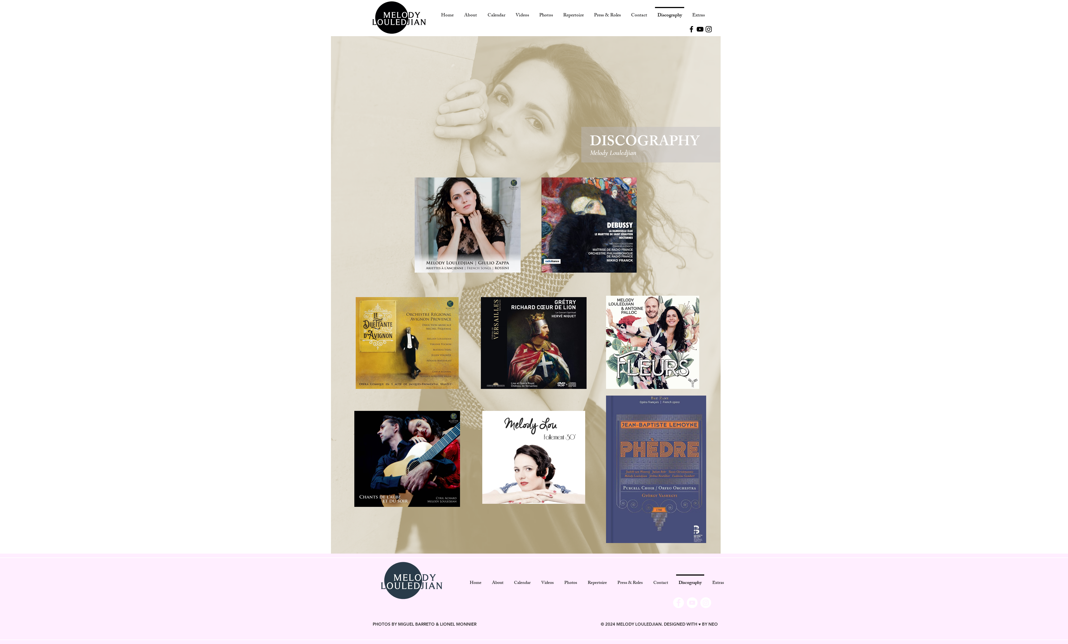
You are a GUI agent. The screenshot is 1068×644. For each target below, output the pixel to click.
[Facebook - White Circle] (678, 602)
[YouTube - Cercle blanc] (692, 602)
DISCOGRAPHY (644, 143)
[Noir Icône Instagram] (708, 29)
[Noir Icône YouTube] (700, 29)
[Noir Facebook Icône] (691, 29)
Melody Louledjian (613, 153)
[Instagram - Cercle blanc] (705, 602)
